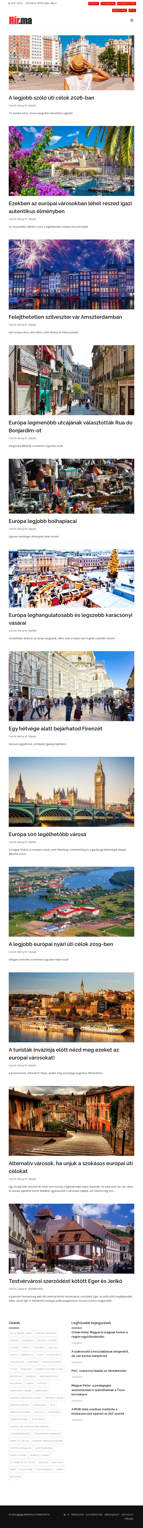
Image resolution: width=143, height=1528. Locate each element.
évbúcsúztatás (52, 1362)
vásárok (31, 1376)
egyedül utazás (47, 1340)
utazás (14, 1347)
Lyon (40, 1354)
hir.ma (19, 1514)
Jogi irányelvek (94, 1514)
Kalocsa (57, 1462)
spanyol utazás (39, 1455)
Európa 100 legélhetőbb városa (47, 834)
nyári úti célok (19, 1440)
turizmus (38, 1347)
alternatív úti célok (22, 1462)
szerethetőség (19, 1419)
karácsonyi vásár (20, 1390)
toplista (39, 1412)
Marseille (27, 1354)
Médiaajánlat (112, 1514)
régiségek (16, 1376)
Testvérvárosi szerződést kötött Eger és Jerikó (65, 1281)
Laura (20, 1288)
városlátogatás (20, 1412)
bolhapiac (16, 1383)
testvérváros (44, 1469)
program (33, 1362)
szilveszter (17, 1362)
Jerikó (60, 1469)
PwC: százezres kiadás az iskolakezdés (99, 1370)
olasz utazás (18, 1455)
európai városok (46, 1333)
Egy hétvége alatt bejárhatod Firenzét (55, 729)
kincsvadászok (48, 1376)
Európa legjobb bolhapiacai (43, 521)
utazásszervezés (20, 1433)
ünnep (29, 1383)
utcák (13, 1369)
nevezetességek (19, 1405)
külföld (42, 1383)
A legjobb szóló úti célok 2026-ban (51, 98)
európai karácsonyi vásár (25, 1397)
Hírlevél (129, 1518)
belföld (44, 1462)
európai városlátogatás (47, 1440)
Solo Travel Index (21, 1333)
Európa (14, 1340)
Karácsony (41, 1390)
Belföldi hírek (35, 1288)
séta (52, 1405)
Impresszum (77, 1514)
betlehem (15, 1476)
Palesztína (26, 1469)
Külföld (32, 630)
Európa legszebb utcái (49, 1369)
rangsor (26, 1369)
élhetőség (38, 1419)
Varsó (25, 1347)
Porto (14, 1354)
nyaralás (28, 1340)
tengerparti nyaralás (47, 1433)
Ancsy (20, 105)
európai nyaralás (20, 1448)
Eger (13, 1469)
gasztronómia (44, 1448)
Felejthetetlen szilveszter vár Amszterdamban (65, 317)
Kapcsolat (127, 1514)
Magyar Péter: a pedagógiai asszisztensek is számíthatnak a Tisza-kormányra (98, 1390)
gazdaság (54, 1412)
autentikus (53, 1354)
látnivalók (39, 1405)
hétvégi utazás (54, 1397)
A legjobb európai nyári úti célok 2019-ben (61, 944)
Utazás (32, 105)
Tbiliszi (52, 1347)
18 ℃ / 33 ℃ (16, 3)
